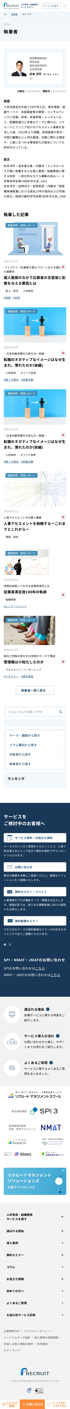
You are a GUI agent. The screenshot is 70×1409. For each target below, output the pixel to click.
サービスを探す (51, 5)
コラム (11, 1267)
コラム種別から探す (23, 745)
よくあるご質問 (17, 1303)
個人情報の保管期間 (46, 1337)
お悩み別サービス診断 (21, 1315)
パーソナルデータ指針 (17, 1337)
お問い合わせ (23, 867)
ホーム (5, 14)
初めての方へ (15, 1291)
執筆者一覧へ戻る (33, 690)
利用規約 (42, 1344)
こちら (40, 968)
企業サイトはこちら (29, 1180)
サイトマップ (12, 1350)
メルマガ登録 (12, 1404)
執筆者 (14, 14)
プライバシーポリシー (37, 1331)
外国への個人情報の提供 (18, 1344)
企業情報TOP (12, 1331)
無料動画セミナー (26, 921)
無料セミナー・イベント (31, 892)
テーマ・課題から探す (24, 735)
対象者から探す (20, 754)
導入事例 (12, 1243)
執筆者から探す (20, 764)
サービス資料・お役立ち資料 (34, 838)
